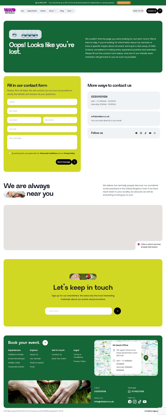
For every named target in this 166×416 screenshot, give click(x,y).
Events (43, 11)
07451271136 (138, 391)
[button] (75, 237)
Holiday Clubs (14, 362)
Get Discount (123, 3)
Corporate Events (16, 366)
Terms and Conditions (48, 153)
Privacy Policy (69, 153)
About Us (34, 354)
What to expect (37, 362)
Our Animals (35, 358)
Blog (62, 11)
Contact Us (57, 354)
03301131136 (138, 11)
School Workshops (16, 358)
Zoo (22, 11)
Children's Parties (15, 354)
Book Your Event (59, 358)
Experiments (32, 11)
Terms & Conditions (78, 356)
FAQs (32, 366)
